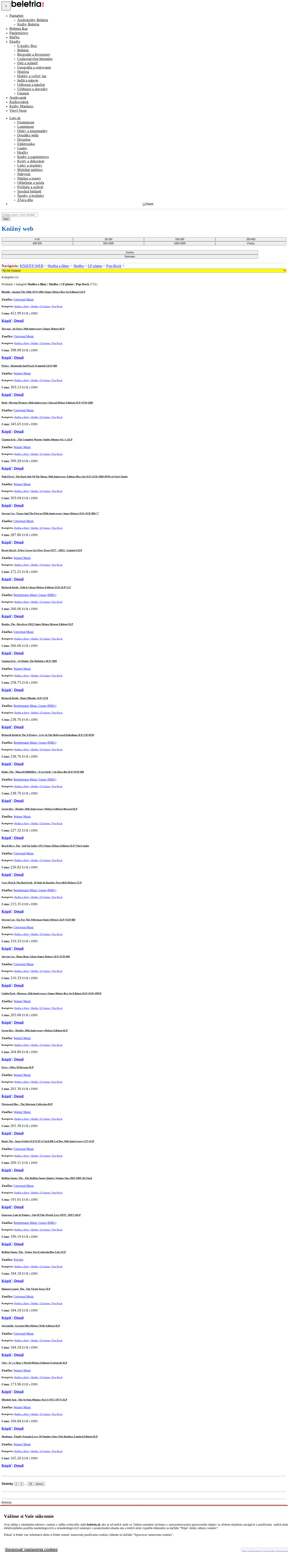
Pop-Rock (113, 266)
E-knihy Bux (27, 46)
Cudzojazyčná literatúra (34, 59)
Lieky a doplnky (29, 165)
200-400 (250, 239)
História (23, 72)
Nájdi (6, 218)
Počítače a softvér (30, 187)
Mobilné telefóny (30, 170)
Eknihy (15, 41)
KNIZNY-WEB (31, 266)
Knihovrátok (19, 102)
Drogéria (23, 139)
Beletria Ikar (18, 28)
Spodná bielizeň (29, 191)
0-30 (37, 239)
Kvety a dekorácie (30, 161)
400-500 (37, 243)
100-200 (179, 239)
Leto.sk (15, 118)
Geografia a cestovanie (34, 67)
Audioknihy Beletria (32, 20)
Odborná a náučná (31, 85)
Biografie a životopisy (33, 54)
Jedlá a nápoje (27, 80)
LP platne (95, 266)
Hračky (22, 152)
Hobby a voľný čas (31, 76)
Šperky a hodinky (30, 196)
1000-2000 (180, 243)
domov (39, 1483)
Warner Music (22, 373)
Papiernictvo (18, 33)
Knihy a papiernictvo (33, 157)
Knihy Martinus (21, 106)
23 (30, 1483)
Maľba (14, 37)
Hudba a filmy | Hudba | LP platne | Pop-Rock (38, 306)
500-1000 (108, 243)
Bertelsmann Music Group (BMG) (35, 595)
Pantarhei (16, 16)
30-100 (108, 239)
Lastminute (25, 127)
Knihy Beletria (28, 24)
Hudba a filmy (58, 266)
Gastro (22, 148)
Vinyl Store (18, 110)
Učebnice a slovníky (32, 89)
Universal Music (24, 299)
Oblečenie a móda (30, 183)
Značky (130, 252)
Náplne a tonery (29, 178)
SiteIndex (129, 256)
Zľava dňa (25, 200)
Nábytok (23, 174)
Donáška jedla (27, 135)
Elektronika (26, 144)
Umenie (23, 93)
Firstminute (25, 122)
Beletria (23, 50)
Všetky (251, 243)
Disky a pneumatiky (32, 131)
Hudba (78, 266)
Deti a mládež (27, 63)
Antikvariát (17, 97)
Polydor (18, 1259)
